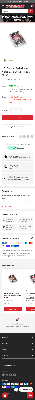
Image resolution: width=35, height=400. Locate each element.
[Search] (30, 11)
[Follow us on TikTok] (14, 374)
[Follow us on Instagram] (7, 374)
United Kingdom (7, 365)
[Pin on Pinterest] (24, 136)
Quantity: (4, 110)
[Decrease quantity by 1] (11, 111)
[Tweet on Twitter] (28, 136)
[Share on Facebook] (20, 136)
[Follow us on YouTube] (10, 374)
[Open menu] (3, 6)
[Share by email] (31, 136)
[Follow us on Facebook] (3, 374)
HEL (3, 80)
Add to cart (17, 118)
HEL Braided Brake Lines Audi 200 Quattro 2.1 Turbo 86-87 (12, 296)
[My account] (27, 6)
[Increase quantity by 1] (21, 111)
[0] (31, 6)
